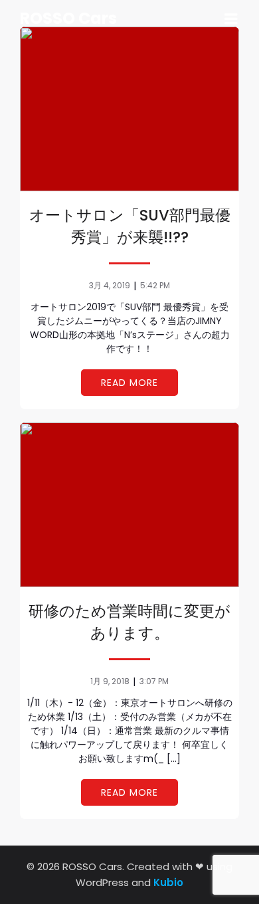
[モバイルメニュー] (231, 19)
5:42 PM (155, 285)
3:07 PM (154, 681)
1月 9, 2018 (110, 681)
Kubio (168, 882)
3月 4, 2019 (109, 285)
